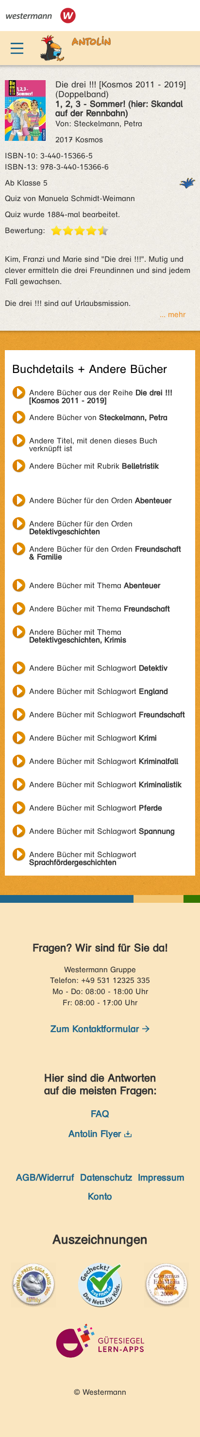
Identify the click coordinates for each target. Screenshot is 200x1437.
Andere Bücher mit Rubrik (94, 466)
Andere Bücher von (98, 417)
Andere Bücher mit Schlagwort (98, 668)
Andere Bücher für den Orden (100, 500)
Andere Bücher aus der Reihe (100, 394)
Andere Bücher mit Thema (94, 585)
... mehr (172, 314)
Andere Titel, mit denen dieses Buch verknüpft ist (93, 442)
